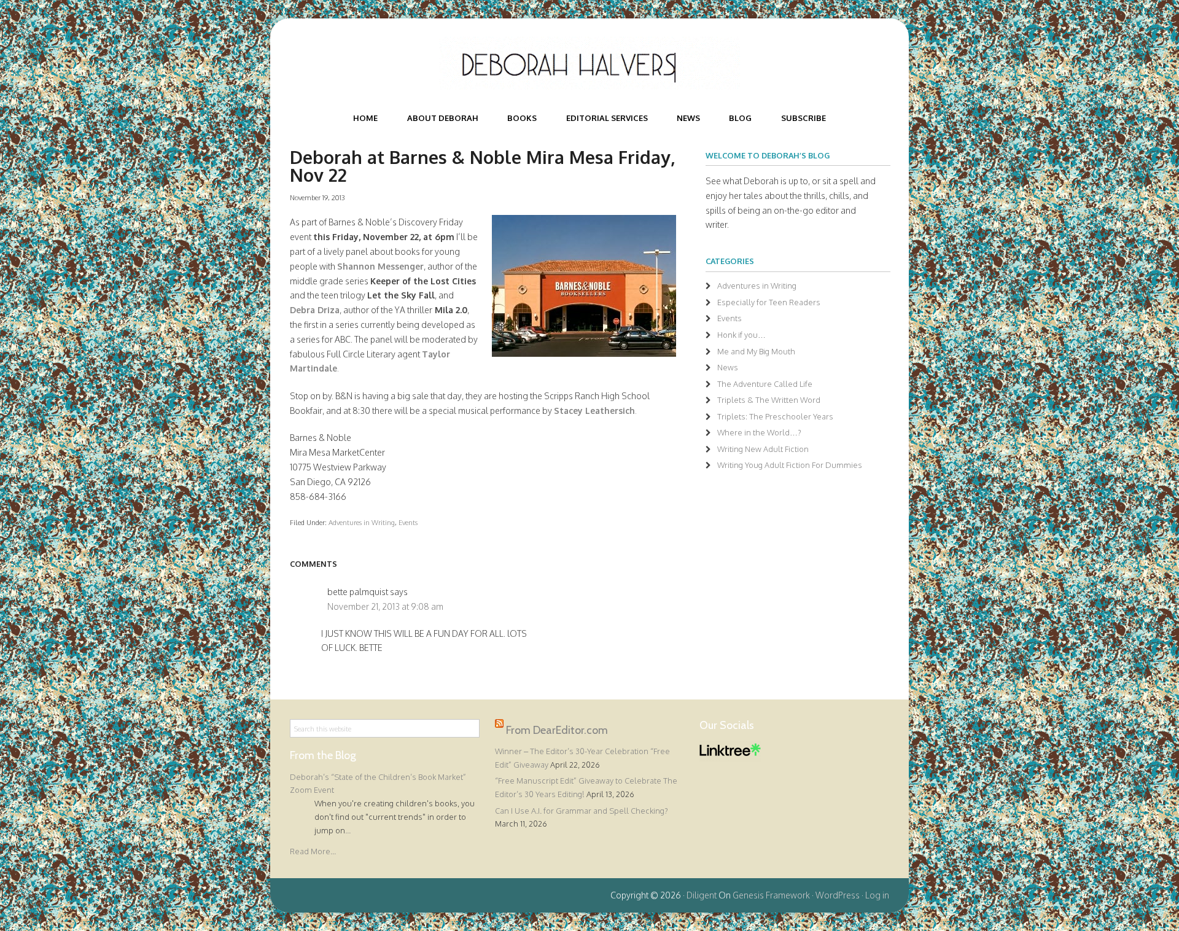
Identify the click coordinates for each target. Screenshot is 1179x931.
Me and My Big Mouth (756, 351)
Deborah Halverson (589, 63)
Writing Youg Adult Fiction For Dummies (789, 465)
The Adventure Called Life (764, 384)
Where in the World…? (759, 432)
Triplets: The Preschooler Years (775, 416)
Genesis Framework (771, 895)
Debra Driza (315, 310)
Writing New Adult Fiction (763, 449)
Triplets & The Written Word (768, 400)
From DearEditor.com (557, 730)
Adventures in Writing (362, 522)
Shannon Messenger (380, 266)
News (727, 367)
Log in (877, 895)
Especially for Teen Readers (768, 302)
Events (408, 522)
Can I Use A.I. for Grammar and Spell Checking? (581, 811)
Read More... (313, 851)
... (348, 830)
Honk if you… (741, 335)
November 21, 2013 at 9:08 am (385, 606)
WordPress (837, 895)
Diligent (702, 895)
